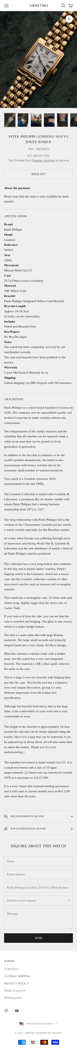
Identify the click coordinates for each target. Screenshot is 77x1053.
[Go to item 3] (36, 120)
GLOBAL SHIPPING (17, 976)
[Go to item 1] (10, 120)
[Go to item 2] (23, 120)
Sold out (38, 174)
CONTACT (11, 969)
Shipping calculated (43, 160)
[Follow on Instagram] (6, 1011)
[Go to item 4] (49, 120)
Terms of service (14, 990)
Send (38, 938)
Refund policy (13, 997)
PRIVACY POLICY (16, 983)
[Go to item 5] (62, 120)
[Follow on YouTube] (17, 1011)
